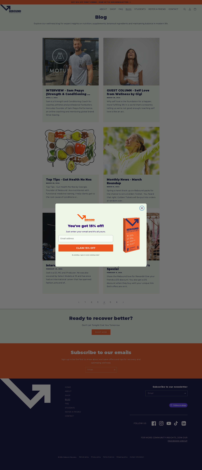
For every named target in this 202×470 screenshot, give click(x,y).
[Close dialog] (142, 208)
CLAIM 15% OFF (85, 248)
